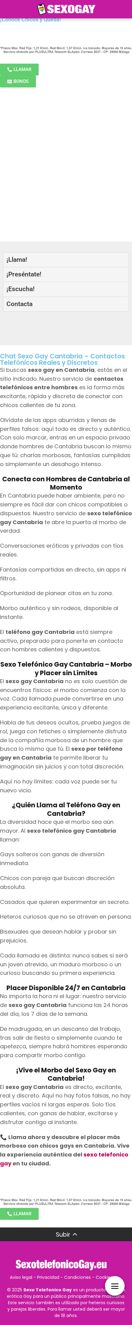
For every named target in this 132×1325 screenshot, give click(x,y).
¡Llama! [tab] (16, 259)
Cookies (104, 1277)
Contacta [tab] (19, 304)
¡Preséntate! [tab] (23, 274)
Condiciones (77, 1277)
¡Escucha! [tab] (20, 289)
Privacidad (48, 1277)
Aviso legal (21, 1277)
